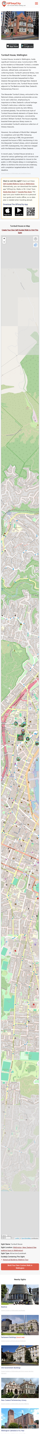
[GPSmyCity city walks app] (14, 4)
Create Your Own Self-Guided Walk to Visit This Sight (20, 231)
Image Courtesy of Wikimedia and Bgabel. (13, 1310)
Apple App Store (9, 192)
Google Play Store (25, 192)
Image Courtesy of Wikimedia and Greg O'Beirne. (15, 1404)
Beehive (4, 1307)
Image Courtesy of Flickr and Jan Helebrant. (13, 1341)
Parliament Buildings (8, 1337)
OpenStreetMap (26, 1238)
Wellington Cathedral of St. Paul (12, 1430)
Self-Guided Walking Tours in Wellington (18, 183)
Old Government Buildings (10, 1368)
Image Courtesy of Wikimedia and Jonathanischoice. (16, 173)
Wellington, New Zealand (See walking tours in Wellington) (18, 1249)
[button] (20, 737)
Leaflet (17, 1238)
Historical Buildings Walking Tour (15, 1259)
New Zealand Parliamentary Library (13, 1400)
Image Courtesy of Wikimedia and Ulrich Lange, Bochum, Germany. (17, 1372)
